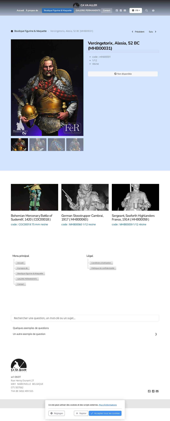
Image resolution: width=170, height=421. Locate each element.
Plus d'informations (108, 404)
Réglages (58, 413)
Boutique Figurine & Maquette (30, 31)
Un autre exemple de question (29, 334)
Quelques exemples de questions (31, 328)
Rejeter (83, 413)
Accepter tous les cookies (107, 413)
